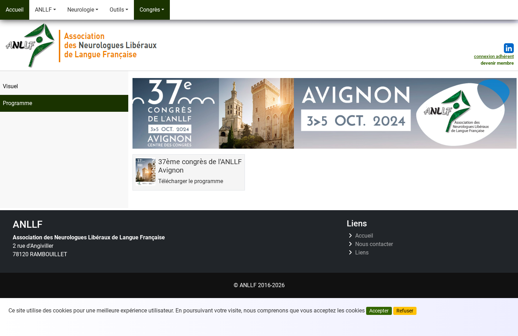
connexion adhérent (494, 56)
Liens (362, 253)
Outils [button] (117, 9)
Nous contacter (374, 244)
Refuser (404, 311)
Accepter (379, 311)
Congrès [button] (150, 9)
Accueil (15, 9)
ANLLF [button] (43, 9)
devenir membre (497, 63)
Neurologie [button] (80, 9)
